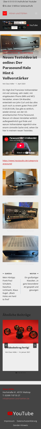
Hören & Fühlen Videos (12, 51)
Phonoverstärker (10, 53)
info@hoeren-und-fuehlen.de (16, 398)
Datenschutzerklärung (27, 421)
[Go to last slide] (6, 345)
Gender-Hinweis (20, 425)
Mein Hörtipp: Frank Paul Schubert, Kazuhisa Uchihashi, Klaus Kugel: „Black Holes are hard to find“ (10, 287)
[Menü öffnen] (36, 13)
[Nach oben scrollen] (35, 425)
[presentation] (20, 332)
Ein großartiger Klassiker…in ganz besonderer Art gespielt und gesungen (30, 282)
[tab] (16, 372)
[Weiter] (35, 345)
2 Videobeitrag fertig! (17, 347)
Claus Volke (10, 84)
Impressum (9, 421)
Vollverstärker (26, 53)
